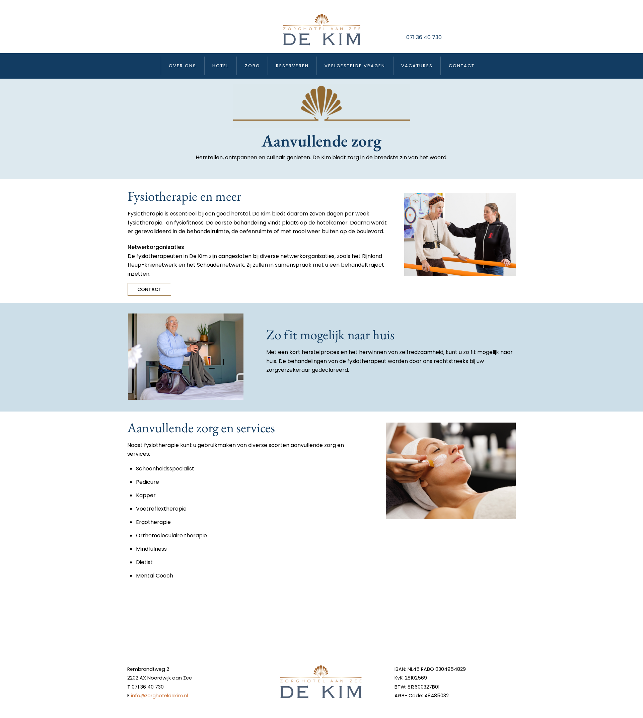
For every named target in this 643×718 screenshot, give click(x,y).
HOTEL (220, 66)
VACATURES (417, 66)
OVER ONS (182, 66)
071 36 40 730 (424, 37)
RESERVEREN (292, 66)
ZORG (252, 66)
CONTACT (462, 66)
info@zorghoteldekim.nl (159, 695)
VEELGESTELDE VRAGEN (355, 66)
